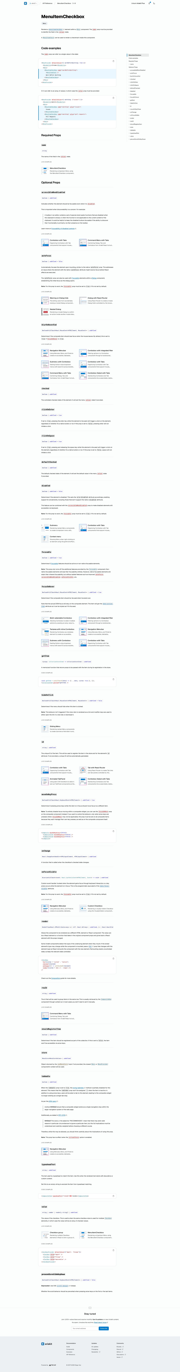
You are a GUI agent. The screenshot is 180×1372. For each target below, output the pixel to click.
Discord (119, 1349)
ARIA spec (52, 1101)
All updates (95, 1347)
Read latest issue (100, 1322)
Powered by (44, 1365)
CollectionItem (47, 682)
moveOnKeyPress (55, 832)
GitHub (119, 1352)
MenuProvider (46, 63)
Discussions (120, 1354)
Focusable (75, 278)
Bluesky (119, 1347)
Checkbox (45, 960)
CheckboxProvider (48, 1252)
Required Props (51, 135)
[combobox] (47, 3)
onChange (46, 966)
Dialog (94, 278)
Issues (118, 1357)
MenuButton (47, 65)
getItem (56, 682)
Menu (44, 23)
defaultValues (57, 63)
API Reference (70, 1354)
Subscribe (103, 1328)
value (72, 107)
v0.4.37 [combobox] (34, 3)
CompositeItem (48, 834)
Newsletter (95, 1352)
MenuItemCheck (51, 72)
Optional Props (50, 182)
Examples (69, 1352)
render (45, 968)
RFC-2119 (61, 1115)
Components (70, 1349)
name (59, 70)
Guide (68, 1347)
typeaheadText (57, 1196)
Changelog (95, 1349)
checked (45, 964)
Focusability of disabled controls (63, 229)
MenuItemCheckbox (51, 70)
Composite (45, 832)
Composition (55, 978)
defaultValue (59, 1252)
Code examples (51, 48)
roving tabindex (78, 1088)
